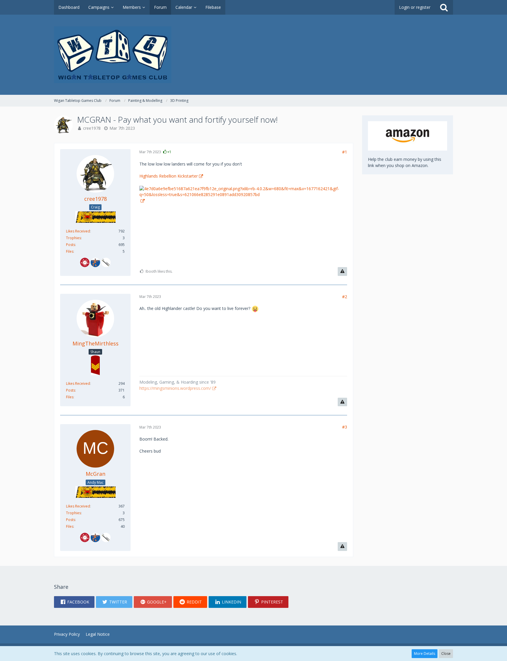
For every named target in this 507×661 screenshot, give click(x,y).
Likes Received (78, 231)
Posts (70, 244)
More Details (424, 653)
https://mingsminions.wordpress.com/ (175, 388)
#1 (344, 152)
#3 (344, 427)
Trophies (73, 237)
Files (69, 251)
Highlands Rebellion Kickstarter (168, 176)
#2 (344, 296)
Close (446, 653)
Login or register (414, 7)
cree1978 (92, 128)
